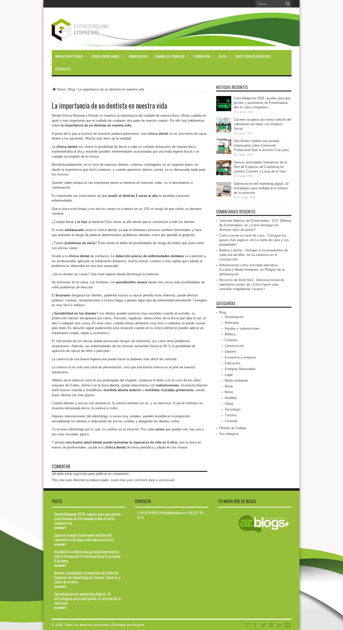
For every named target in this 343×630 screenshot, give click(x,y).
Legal (229, 375)
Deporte (230, 351)
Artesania (232, 323)
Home (61, 89)
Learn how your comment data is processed (142, 480)
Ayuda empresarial (106, 56)
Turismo (231, 415)
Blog (222, 56)
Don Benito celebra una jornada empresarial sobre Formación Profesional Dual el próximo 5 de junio (261, 145)
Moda (229, 386)
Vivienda (231, 421)
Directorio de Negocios (252, 56)
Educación (232, 363)
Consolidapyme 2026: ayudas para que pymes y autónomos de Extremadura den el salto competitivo (262, 102)
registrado (80, 474)
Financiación (138, 56)
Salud (229, 404)
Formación (202, 56)
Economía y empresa (240, 357)
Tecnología (233, 409)
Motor (229, 392)
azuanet (60, 527)
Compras (231, 340)
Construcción (234, 346)
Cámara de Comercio (169, 56)
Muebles (231, 398)
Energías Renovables (240, 369)
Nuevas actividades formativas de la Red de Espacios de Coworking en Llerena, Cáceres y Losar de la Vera (260, 166)
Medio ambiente (236, 380)
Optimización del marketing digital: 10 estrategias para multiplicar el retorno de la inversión (261, 188)
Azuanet (138, 625)
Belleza (230, 334)
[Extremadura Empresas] (93, 37)
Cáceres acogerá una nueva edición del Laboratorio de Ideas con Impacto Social (262, 124)
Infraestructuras (69, 56)
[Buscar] (288, 4)
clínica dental (157, 134)
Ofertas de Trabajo (232, 428)
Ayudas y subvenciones (242, 328)
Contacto (62, 68)
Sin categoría (229, 434)
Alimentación (234, 317)
